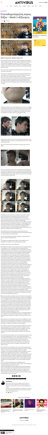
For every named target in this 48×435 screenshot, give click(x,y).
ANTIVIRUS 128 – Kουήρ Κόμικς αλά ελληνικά (39, 36)
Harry (14, 378)
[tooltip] (39, 2)
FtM (7, 378)
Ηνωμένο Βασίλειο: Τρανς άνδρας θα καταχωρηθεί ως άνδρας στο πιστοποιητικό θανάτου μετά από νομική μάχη (6, 411)
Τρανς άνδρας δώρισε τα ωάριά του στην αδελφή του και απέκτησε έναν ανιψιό (18, 410)
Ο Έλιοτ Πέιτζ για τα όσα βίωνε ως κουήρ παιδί (29, 410)
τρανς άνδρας (21, 378)
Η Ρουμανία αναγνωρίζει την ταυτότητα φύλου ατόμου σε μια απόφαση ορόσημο (41, 410)
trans (17, 378)
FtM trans (10, 378)
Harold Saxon (9, 381)
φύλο (24, 378)
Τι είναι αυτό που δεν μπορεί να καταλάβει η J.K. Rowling (9, 433)
